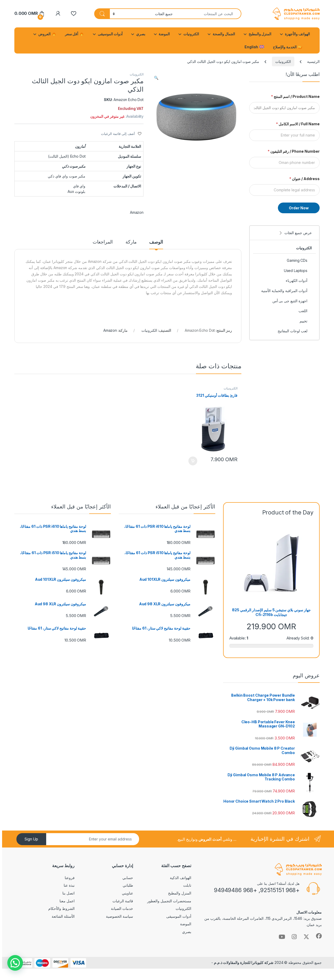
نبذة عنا (69, 885)
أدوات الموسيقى (110, 34)
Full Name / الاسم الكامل (298, 124)
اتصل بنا (68, 893)
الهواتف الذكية (180, 877)
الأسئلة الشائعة (63, 916)
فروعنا (70, 877)
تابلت (187, 885)
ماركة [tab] (131, 242)
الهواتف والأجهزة (297, 34)
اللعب (303, 311)
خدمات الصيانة (122, 908)
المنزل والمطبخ (260, 34)
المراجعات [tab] (103, 242)
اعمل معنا (67, 901)
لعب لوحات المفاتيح (292, 331)
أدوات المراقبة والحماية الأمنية (284, 290)
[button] (156, 78)
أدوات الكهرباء (296, 280)
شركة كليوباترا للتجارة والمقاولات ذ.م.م (243, 962)
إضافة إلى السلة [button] (193, 461)
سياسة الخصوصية (119, 916)
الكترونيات (191, 34)
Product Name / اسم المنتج (295, 96)
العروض (44, 34)
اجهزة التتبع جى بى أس (289, 301)
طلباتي (128, 885)
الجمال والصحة (224, 34)
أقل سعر (72, 34)
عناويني (127, 893)
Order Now (299, 208)
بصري (140, 34)
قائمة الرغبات (122, 901)
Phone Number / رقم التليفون (294, 151)
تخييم (303, 321)
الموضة (164, 34)
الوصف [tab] (156, 242)
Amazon (137, 212)
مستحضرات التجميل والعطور (169, 901)
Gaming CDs (297, 260)
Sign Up (31, 839)
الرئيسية (313, 61)
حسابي (127, 877)
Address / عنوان (304, 178)
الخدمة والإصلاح (285, 47)
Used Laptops (295, 270)
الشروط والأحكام (61, 908)
